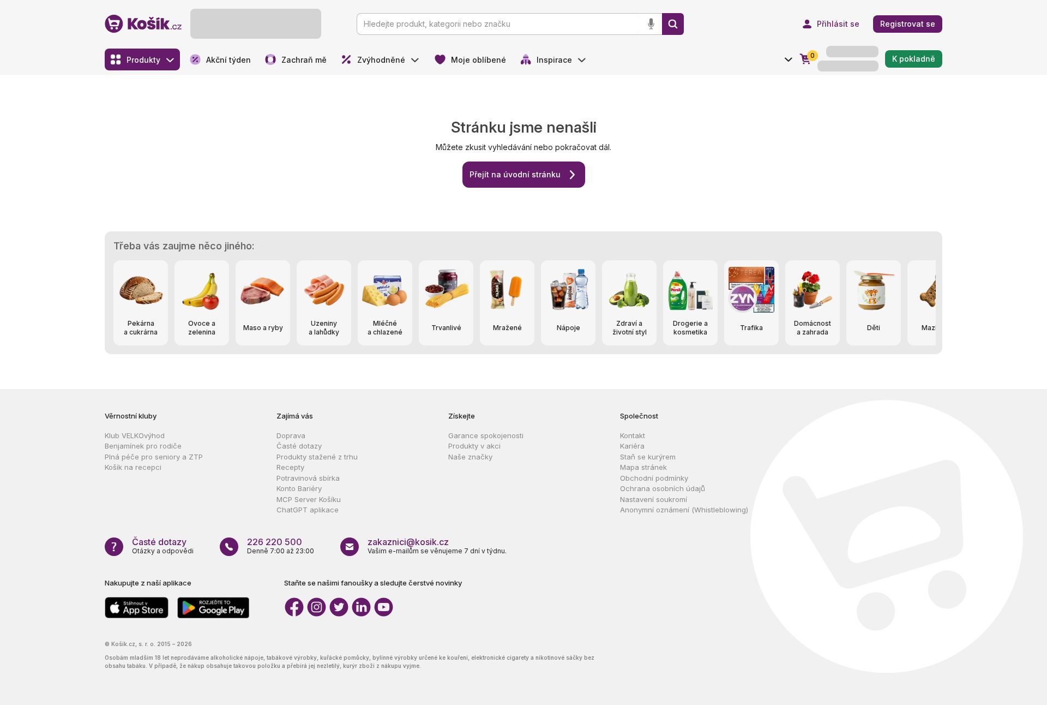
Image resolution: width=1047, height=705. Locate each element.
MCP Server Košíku (308, 499)
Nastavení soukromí (653, 499)
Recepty (290, 467)
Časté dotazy (299, 445)
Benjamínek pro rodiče (143, 445)
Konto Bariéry (299, 488)
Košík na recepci (133, 467)
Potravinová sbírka (308, 478)
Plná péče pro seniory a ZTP (154, 456)
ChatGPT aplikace (307, 509)
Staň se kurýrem (648, 456)
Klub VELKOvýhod (135, 435)
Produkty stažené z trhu (317, 456)
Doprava (290, 435)
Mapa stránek (643, 467)
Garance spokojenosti (486, 435)
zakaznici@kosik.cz (408, 541)
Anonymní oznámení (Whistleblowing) (684, 509)
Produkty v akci (474, 445)
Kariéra (632, 445)
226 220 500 (274, 541)
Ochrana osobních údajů (662, 488)
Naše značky (470, 456)
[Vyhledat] (673, 24)
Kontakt (632, 435)
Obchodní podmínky (654, 478)
